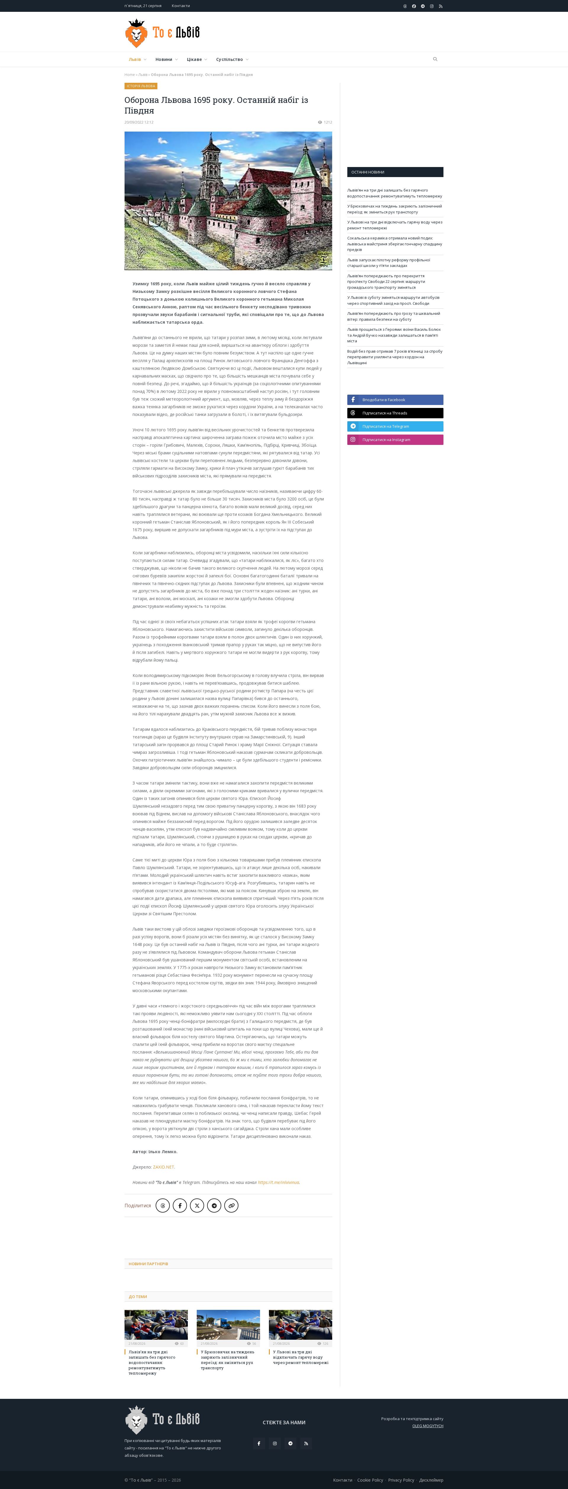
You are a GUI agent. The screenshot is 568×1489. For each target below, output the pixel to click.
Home (130, 74)
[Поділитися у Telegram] (214, 1205)
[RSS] (306, 1443)
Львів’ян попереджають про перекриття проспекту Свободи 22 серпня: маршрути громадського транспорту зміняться (386, 281)
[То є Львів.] (163, 31)
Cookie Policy (370, 1480)
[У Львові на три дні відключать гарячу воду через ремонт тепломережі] (300, 1327)
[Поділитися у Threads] (163, 1205)
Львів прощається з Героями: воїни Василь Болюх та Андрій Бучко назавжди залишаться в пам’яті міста (394, 335)
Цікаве (194, 59)
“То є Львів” (141, 1480)
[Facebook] (259, 1443)
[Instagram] (275, 1443)
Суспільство (229, 59)
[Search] (435, 59)
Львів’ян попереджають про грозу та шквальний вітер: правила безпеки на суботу (393, 316)
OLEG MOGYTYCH (427, 1425)
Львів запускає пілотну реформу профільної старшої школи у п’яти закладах (388, 262)
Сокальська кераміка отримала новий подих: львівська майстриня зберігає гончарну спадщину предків (394, 243)
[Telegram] (290, 1443)
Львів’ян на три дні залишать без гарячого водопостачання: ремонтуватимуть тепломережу (152, 1362)
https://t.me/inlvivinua (278, 1182)
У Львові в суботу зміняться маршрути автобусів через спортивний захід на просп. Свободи (393, 300)
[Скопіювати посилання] (231, 1205)
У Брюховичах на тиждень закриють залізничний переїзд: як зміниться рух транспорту (227, 1360)
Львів (135, 59)
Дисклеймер (431, 1480)
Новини (164, 59)
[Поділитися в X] (197, 1205)
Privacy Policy (401, 1480)
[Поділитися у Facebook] (180, 1205)
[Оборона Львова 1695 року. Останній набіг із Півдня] (228, 202)
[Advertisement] (335, 32)
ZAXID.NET (163, 1167)
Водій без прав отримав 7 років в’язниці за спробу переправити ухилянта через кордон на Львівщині (395, 357)
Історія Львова (141, 86)
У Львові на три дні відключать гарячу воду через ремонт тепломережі (301, 1357)
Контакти (181, 5)
